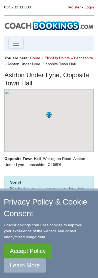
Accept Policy (28, 251)
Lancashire (83, 58)
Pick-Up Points (57, 58)
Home (35, 58)
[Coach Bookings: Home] (49, 25)
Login (89, 7)
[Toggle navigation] (16, 43)
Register (73, 7)
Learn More (25, 265)
